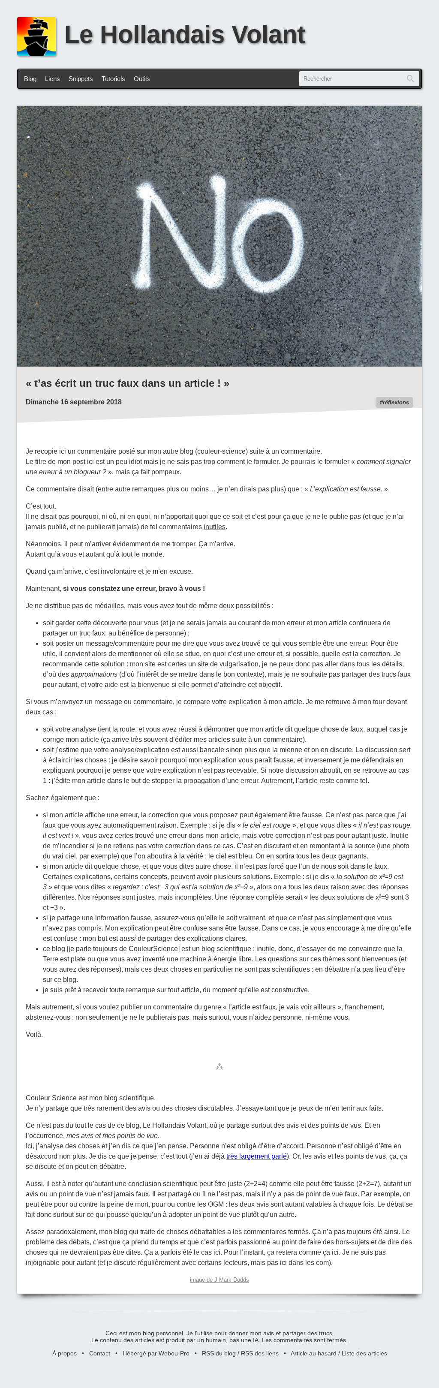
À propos (64, 1353)
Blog (30, 78)
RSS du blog (219, 1353)
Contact (99, 1353)
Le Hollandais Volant (184, 34)
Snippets (81, 78)
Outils (142, 78)
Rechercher (410, 78)
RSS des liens (260, 1353)
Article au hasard (314, 1353)
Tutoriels (113, 78)
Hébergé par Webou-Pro (156, 1353)
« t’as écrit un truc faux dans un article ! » (127, 383)
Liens (52, 78)
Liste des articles (364, 1353)
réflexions (396, 402)
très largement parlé (256, 1156)
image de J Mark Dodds (219, 1280)
